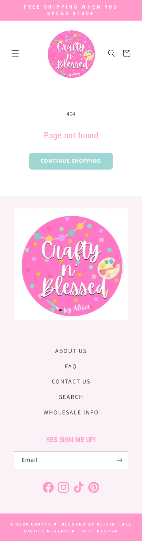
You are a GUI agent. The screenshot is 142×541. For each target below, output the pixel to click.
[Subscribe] (119, 460)
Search (71, 397)
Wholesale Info (71, 412)
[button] (15, 53)
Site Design (100, 531)
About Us (71, 351)
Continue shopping (71, 161)
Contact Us (71, 381)
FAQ (71, 366)
